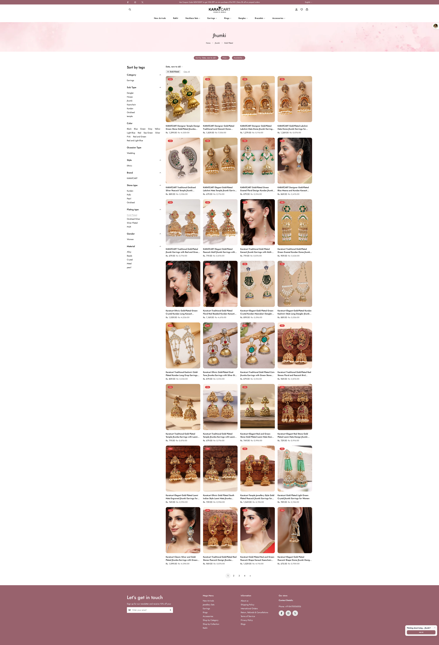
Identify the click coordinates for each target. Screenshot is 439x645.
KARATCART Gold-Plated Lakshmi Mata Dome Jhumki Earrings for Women (293, 127)
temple (130, 116)
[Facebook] (128, 2)
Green (143, 128)
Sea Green (148, 132)
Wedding (131, 153)
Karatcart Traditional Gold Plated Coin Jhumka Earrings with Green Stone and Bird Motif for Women (257, 374)
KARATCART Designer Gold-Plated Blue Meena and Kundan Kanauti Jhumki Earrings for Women (293, 189)
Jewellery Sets (208, 604)
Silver (157, 132)
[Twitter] (142, 2)
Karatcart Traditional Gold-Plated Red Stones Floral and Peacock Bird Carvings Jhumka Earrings (294, 374)
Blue (136, 128)
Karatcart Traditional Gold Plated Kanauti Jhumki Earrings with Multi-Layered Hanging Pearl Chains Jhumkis (256, 251)
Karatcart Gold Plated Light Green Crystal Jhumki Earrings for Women (293, 497)
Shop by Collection (211, 624)
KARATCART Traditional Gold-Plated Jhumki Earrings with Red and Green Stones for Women (182, 251)
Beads (129, 255)
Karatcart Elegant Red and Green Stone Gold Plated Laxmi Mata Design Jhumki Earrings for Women (257, 435)
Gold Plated (174, 72)
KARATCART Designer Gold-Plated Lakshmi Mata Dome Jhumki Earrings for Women (256, 127)
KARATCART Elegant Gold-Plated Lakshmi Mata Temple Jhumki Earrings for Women (220, 189)
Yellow (157, 128)
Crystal (130, 259)
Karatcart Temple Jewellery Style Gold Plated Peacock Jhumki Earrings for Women (257, 497)
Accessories (277, 18)
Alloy (129, 251)
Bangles (242, 18)
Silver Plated (132, 222)
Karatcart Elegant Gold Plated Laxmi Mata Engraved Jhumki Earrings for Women (182, 497)
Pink (129, 136)
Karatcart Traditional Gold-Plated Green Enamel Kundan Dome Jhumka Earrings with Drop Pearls (294, 251)
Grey (150, 128)
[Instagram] (135, 2)
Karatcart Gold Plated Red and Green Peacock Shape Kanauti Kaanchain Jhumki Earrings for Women (257, 558)
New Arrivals (160, 18)
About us (244, 600)
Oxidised (131, 112)
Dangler (130, 92)
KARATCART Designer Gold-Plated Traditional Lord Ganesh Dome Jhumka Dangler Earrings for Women (219, 127)
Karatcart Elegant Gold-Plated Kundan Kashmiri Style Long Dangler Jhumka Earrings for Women (295, 312)
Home (208, 43)
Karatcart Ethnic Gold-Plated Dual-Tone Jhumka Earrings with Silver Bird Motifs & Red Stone (220, 374)
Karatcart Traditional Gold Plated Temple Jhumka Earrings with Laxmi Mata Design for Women (219, 435)
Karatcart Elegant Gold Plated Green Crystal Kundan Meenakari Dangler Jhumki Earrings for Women (256, 312)
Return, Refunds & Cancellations (254, 612)
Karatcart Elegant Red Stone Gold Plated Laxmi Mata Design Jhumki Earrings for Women (293, 435)
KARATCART (132, 178)
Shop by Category (210, 620)
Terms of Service (248, 616)
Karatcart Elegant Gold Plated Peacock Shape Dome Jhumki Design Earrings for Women (294, 558)
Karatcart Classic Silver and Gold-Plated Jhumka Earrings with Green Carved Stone (181, 558)
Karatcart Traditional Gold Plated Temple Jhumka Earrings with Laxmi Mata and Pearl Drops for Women (182, 435)
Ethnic (129, 165)
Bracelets (259, 18)
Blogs (243, 624)
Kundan (130, 108)
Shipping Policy (247, 604)
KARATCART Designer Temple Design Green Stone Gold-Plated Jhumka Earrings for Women (183, 127)
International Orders (249, 608)
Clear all (187, 72)
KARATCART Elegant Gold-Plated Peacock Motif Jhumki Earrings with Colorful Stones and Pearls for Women (220, 251)
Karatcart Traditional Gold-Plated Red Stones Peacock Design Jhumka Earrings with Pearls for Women (220, 558)
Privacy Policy (247, 620)
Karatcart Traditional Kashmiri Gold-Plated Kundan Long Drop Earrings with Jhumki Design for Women (182, 374)
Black (129, 128)
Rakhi (175, 18)
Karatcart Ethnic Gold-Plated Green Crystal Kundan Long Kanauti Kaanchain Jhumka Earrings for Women (182, 312)
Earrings (211, 18)
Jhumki (217, 43)
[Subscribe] (170, 610)
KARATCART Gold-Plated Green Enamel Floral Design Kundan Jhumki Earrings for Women (256, 189)
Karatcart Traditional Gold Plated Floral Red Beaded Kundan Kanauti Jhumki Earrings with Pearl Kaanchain (220, 312)
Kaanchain (131, 104)
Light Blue (131, 132)
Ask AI (421, 632)
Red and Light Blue (135, 140)
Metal (129, 263)
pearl (129, 267)
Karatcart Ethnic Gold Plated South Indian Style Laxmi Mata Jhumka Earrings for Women (218, 497)
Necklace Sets (191, 18)
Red (139, 132)
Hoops (130, 96)
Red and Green (139, 136)
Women (130, 239)
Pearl (129, 198)
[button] (307, 9)
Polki (129, 194)
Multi (129, 226)
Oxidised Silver (133, 218)
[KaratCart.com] (219, 9)
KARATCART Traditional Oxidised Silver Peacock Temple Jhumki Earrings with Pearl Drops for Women (183, 189)
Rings (226, 18)
